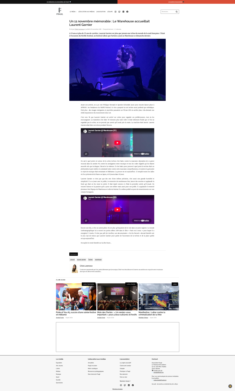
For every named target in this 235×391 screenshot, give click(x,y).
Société (133, 284)
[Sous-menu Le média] (76, 11)
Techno (90, 259)
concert (72, 259)
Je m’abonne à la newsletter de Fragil (58, 2)
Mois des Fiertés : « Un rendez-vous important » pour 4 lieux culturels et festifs (117, 313)
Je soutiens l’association (175, 2)
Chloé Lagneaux (79, 29)
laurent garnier (81, 259)
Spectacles (73, 254)
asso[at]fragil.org (158, 372)
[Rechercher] (176, 12)
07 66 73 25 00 (158, 370)
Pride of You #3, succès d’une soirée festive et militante (76, 313)
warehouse (98, 259)
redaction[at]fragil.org (160, 380)
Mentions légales (117, 389)
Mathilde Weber (143, 317)
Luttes (85, 284)
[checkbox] (230, 386)
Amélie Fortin (60, 317)
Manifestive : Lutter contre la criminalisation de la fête (152, 313)
